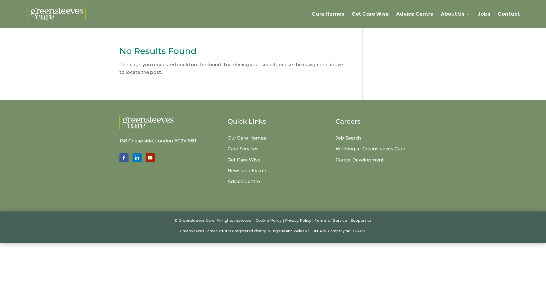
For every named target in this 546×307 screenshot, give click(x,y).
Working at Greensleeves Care (370, 149)
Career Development (360, 160)
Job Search (348, 138)
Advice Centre (414, 14)
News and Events (248, 170)
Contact (509, 14)
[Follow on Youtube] (150, 157)
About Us (452, 14)
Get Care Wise (370, 14)
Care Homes (328, 14)
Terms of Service (331, 220)
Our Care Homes (247, 138)
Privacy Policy (298, 220)
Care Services (243, 149)
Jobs (483, 14)
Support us (361, 220)
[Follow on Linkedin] (137, 157)
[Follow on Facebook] (124, 157)
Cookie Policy (269, 220)
